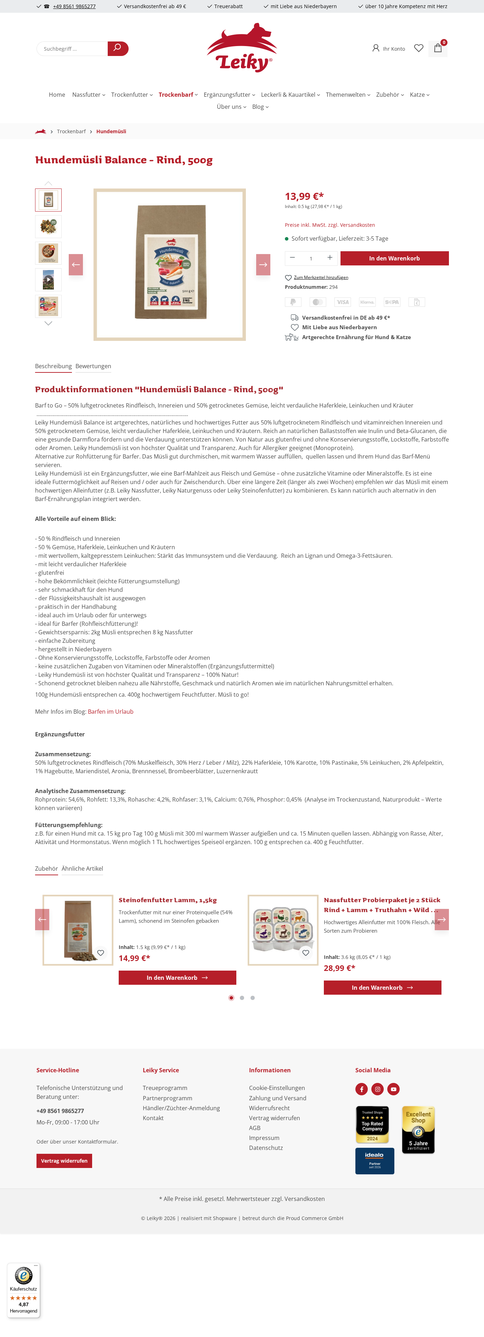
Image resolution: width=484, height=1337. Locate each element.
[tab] (53, 366)
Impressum (264, 1138)
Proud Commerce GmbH (314, 1218)
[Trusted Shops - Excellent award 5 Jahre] (424, 1137)
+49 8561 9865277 (74, 6)
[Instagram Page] (377, 1089)
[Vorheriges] (76, 264)
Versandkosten (305, 1199)
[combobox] (72, 48)
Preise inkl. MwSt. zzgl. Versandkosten (330, 224)
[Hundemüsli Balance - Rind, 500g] (170, 265)
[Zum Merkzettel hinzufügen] (101, 953)
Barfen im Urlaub (111, 711)
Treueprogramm (165, 1088)
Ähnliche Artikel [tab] (82, 868)
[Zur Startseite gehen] (242, 47)
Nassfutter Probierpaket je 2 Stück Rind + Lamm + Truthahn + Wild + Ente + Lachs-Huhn (382, 905)
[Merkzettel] (418, 49)
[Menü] (36, 1267)
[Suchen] (118, 48)
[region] (153, 265)
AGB (254, 1128)
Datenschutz (266, 1148)
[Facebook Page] (361, 1089)
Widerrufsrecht (269, 1108)
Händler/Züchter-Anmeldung (181, 1108)
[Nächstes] (263, 264)
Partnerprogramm (167, 1098)
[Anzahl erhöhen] (330, 258)
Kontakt (153, 1118)
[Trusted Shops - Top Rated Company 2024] (374, 1124)
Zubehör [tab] (46, 868)
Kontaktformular (97, 1141)
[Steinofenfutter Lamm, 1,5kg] (78, 930)
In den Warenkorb (394, 258)
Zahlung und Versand (277, 1098)
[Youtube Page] (393, 1089)
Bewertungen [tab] (93, 366)
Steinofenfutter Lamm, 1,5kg (168, 900)
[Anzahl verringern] (292, 258)
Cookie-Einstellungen (277, 1088)
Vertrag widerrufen (64, 1160)
